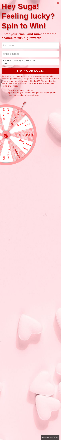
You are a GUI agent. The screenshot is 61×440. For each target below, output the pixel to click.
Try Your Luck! (30, 70)
